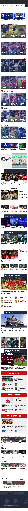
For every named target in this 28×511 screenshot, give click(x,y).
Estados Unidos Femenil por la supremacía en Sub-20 (21, 298)
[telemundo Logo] (1, 493)
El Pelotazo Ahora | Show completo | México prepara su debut (5, 468)
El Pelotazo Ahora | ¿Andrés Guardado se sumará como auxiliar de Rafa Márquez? (23, 468)
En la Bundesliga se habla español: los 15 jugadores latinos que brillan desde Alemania (20, 399)
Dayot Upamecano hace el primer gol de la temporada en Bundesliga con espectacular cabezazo (9, 384)
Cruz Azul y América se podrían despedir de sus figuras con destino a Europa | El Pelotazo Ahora (4, 443)
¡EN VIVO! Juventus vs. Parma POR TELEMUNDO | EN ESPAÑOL (5, 149)
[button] (9, 194)
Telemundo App (13, 503)
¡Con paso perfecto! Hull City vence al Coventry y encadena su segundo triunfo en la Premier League (20, 421)
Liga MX (8, 5)
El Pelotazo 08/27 (13, 442)
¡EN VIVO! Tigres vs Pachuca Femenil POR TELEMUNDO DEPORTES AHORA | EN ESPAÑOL (18, 20)
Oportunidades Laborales (6, 503)
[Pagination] (24, 58)
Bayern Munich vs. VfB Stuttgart (22, 383)
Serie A (21, 5)
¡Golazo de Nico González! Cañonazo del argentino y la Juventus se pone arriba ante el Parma (7, 191)
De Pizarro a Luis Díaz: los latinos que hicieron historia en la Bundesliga (22, 406)
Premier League (12, 5)
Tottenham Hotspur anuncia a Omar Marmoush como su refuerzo (9, 427)
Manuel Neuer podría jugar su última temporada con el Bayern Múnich (22, 410)
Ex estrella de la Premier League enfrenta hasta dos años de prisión (9, 431)
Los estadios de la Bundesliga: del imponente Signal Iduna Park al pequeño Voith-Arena (9, 406)
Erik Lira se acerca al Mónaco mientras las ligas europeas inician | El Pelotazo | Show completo (19, 379)
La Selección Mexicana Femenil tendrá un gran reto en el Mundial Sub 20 (22, 302)
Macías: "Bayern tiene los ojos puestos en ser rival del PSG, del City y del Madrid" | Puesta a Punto (22, 389)
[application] (9, 195)
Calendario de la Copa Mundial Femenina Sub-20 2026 (8, 298)
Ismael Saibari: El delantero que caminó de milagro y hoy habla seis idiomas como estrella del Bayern (9, 410)
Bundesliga (17, 5)
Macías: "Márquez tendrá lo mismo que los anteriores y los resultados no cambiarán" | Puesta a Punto (23, 456)
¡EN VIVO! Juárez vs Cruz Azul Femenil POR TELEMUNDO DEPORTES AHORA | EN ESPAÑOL (23, 149)
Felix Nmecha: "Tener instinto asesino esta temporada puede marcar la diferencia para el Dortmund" (9, 389)
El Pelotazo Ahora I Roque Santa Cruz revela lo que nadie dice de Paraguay (14, 468)
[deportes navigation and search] (26, 5)
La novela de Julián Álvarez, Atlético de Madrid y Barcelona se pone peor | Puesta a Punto (5, 456)
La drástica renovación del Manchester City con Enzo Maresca (21, 427)
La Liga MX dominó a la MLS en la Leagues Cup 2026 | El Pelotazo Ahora (23, 443)
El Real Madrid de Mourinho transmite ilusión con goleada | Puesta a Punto (13, 456)
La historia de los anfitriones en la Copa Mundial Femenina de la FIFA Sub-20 (8, 302)
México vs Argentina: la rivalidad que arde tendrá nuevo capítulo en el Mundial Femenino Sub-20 (8, 306)
